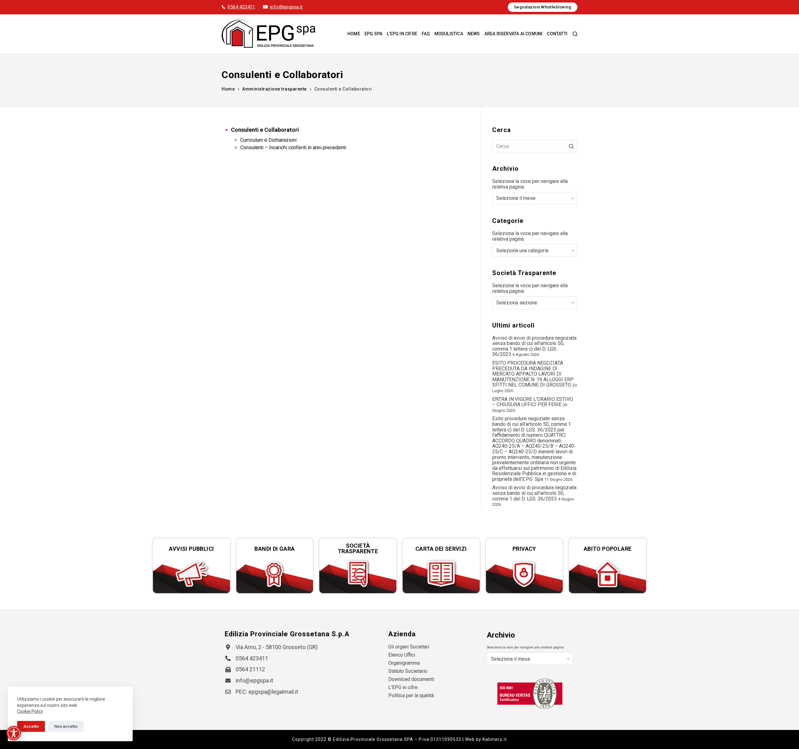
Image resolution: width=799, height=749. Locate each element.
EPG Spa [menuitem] (373, 33)
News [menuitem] (474, 33)
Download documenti (411, 679)
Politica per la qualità (411, 695)
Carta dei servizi (441, 548)
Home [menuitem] (353, 33)
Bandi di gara (274, 548)
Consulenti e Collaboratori (265, 129)
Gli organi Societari (408, 647)
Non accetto (65, 726)
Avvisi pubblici (191, 548)
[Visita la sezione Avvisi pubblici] (191, 574)
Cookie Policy (30, 711)
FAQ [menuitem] (426, 33)
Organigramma (404, 663)
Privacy (524, 548)
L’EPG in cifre (403, 687)
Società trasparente (358, 548)
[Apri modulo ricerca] (575, 34)
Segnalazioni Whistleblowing (542, 7)
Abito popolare (608, 548)
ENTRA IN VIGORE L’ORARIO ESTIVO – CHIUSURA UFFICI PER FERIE (532, 402)
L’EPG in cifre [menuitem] (402, 33)
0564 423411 (241, 7)
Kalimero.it (495, 739)
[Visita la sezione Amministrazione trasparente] (357, 574)
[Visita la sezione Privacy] (524, 574)
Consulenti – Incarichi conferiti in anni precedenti (293, 147)
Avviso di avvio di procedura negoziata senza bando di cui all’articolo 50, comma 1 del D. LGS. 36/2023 (534, 493)
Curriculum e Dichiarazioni (268, 140)
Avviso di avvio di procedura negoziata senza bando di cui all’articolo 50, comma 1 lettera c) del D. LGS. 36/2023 (534, 346)
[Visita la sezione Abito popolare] (607, 574)
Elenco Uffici (401, 655)
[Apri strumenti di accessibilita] (13, 733)
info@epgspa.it (286, 7)
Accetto (31, 726)
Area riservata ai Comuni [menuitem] (513, 33)
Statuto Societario (407, 671)
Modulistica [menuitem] (448, 33)
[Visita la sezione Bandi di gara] (274, 574)
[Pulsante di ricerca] (571, 146)
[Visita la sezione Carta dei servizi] (441, 574)
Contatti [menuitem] (557, 33)
